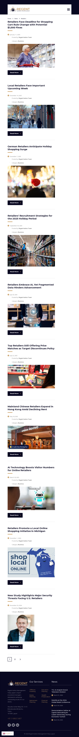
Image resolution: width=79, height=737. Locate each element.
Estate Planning (32, 696)
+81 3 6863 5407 (14, 718)
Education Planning (45, 690)
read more (14, 72)
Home (9, 18)
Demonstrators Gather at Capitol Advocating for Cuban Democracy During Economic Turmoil (61, 714)
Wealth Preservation (46, 696)
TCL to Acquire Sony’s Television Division (60, 691)
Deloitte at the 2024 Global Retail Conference (61, 701)
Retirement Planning (33, 701)
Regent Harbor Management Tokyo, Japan (42, 734)
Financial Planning (44, 701)
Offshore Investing (32, 690)
